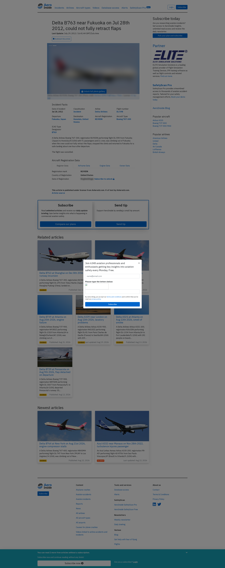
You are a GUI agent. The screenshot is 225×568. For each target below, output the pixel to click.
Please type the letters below (99, 281)
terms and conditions (114, 297)
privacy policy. (96, 299)
